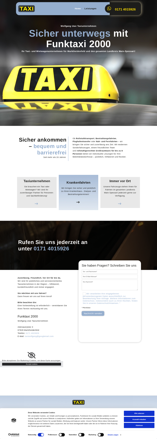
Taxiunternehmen (37, 181)
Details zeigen (113, 435)
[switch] (62, 434)
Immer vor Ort (120, 181)
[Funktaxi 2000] (27, 8)
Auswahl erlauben (139, 419)
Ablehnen (139, 425)
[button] (36, 203)
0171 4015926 (32, 333)
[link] (32, 355)
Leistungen (90, 8)
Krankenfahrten (78, 182)
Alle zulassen (139, 413)
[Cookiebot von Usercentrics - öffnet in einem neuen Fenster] (13, 434)
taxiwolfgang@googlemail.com (39, 336)
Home (78, 8)
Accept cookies (31, 364)
